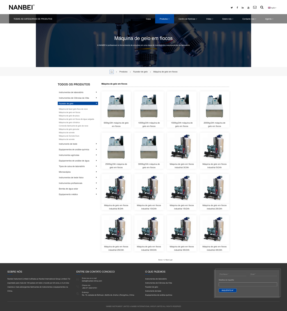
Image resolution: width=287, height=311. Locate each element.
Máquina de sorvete (67, 132)
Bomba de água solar (68, 188)
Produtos (164, 18)
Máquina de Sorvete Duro (69, 136)
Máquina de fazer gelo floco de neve (73, 109)
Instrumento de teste (68, 143)
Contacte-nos (248, 18)
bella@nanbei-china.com (92, 280)
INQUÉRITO (227, 290)
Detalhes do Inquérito (226, 280)
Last (170, 260)
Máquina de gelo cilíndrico (69, 122)
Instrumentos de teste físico (71, 177)
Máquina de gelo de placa (69, 115)
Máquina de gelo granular (69, 129)
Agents (268, 18)
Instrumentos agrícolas (69, 154)
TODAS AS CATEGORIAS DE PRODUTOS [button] (33, 18)
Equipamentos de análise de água (74, 160)
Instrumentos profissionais (70, 183)
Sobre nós (227, 18)
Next (167, 260)
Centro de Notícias (187, 18)
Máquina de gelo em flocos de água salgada (76, 119)
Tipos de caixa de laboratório (72, 166)
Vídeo (209, 18)
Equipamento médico (68, 194)
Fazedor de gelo (140, 71)
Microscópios (65, 171)
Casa (148, 18)
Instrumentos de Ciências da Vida (74, 97)
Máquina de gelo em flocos (165, 71)
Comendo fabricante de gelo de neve (73, 125)
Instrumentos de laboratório (71, 92)
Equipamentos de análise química (74, 149)
